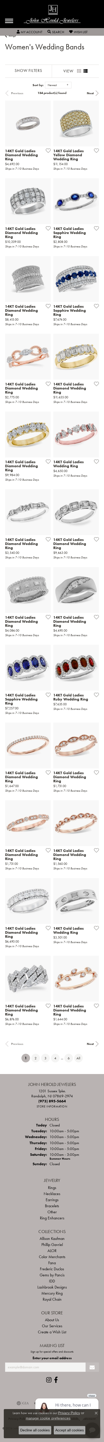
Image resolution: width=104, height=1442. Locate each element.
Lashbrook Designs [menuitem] (52, 1287)
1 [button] (27, 1058)
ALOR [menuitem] (52, 1250)
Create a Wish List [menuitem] (52, 1332)
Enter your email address (52, 1358)
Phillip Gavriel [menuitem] (52, 1244)
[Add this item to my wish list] (47, 150)
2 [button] (36, 1058)
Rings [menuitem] (52, 1187)
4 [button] (55, 1058)
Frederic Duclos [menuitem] (52, 1269)
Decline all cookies (35, 1430)
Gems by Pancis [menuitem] (52, 1275)
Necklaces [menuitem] (52, 1193)
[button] (29, 32)
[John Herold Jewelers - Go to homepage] (52, 14)
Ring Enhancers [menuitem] (52, 1218)
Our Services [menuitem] (52, 1326)
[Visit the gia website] (23, 1403)
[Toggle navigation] (9, 21)
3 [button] (45, 1058)
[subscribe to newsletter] (92, 1367)
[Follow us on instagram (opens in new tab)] (48, 1380)
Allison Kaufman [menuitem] (52, 1238)
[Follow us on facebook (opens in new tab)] (56, 1380)
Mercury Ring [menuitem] (52, 1293)
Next (90, 93)
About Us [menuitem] (52, 1319)
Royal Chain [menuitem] (52, 1299)
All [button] (78, 1058)
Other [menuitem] (52, 1212)
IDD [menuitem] (52, 1281)
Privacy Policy (69, 1413)
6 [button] (69, 1058)
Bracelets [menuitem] (52, 1206)
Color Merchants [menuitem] (52, 1256)
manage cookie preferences (48, 1418)
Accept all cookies (69, 1430)
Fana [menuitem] (52, 1262)
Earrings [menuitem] (52, 1199)
